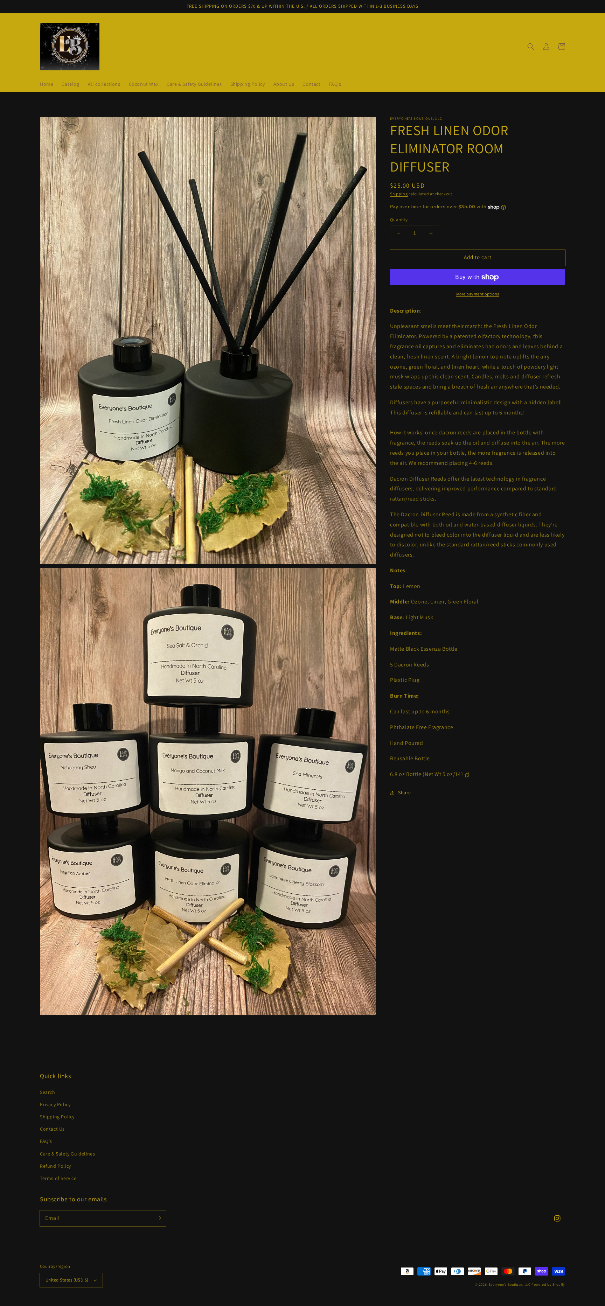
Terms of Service (58, 1178)
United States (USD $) (67, 1280)
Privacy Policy (55, 1104)
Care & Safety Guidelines (67, 1154)
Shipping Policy (57, 1116)
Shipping (399, 193)
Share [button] (404, 792)
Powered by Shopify (548, 1284)
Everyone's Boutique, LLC (510, 1284)
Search (47, 1092)
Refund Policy (55, 1166)
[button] (530, 46)
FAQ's (46, 1141)
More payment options (477, 293)
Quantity (399, 220)
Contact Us (52, 1129)
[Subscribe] (158, 1218)
